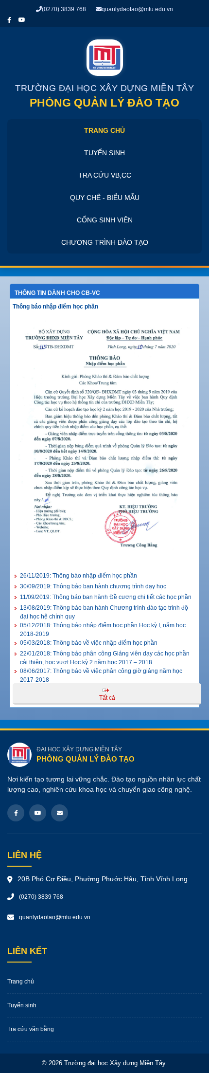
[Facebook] (15, 812)
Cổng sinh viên (105, 220)
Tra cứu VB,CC (104, 175)
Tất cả (107, 697)
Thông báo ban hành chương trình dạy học (93, 586)
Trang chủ (104, 130)
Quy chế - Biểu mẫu (104, 197)
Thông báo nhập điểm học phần (55, 306)
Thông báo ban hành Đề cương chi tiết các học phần (106, 597)
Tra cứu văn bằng (30, 1029)
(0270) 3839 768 (64, 9)
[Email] (59, 812)
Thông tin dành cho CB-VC (57, 293)
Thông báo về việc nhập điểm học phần (88, 642)
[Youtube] (37, 812)
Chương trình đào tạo (104, 242)
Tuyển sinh (104, 153)
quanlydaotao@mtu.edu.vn (137, 9)
